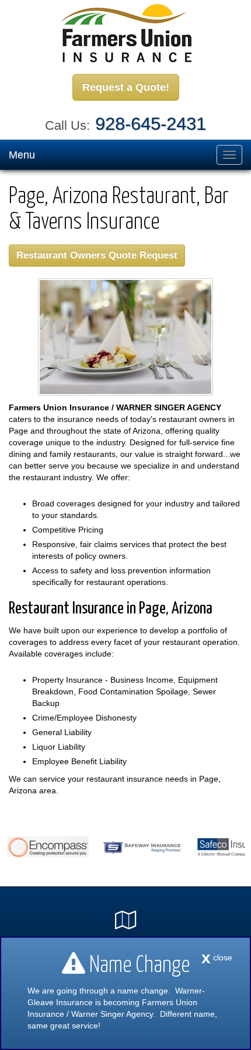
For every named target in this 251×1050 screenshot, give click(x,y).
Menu (22, 155)
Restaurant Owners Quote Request (96, 255)
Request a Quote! (125, 87)
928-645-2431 (150, 123)
